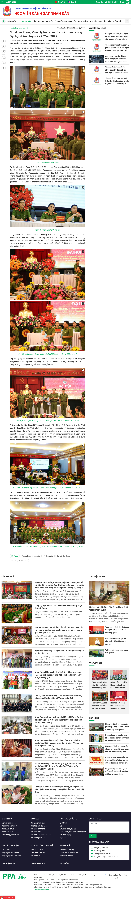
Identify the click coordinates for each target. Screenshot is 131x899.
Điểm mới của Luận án (69, 853)
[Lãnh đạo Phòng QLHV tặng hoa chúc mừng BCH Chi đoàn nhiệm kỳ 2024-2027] (47, 393)
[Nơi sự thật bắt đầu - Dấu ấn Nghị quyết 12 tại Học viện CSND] (109, 593)
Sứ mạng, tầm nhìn (9, 826)
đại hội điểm (48, 556)
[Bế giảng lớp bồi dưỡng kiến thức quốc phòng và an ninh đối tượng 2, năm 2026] (96, 771)
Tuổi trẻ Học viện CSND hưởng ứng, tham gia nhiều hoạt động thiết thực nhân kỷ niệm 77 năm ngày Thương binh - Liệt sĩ (58, 766)
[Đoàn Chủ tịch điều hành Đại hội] (47, 206)
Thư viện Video (97, 576)
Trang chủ (99, 2)
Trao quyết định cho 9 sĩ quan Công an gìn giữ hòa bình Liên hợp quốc (117, 630)
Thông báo (65, 845)
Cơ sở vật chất (7, 832)
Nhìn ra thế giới (37, 850)
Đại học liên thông (38, 829)
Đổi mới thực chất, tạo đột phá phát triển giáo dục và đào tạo (115, 641)
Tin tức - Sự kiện (10, 845)
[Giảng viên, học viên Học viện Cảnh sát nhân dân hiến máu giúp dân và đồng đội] (118, 675)
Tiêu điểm (6, 850)
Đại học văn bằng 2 (38, 832)
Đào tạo (35, 819)
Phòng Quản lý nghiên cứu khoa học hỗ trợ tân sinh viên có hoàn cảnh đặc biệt (117, 738)
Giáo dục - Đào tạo (38, 853)
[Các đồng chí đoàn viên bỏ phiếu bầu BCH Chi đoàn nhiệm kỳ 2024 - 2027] (47, 326)
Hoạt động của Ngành (10, 853)
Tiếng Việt (61, 2)
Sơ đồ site (121, 2)
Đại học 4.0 (35, 856)
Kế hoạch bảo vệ (66, 856)
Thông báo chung (67, 850)
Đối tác (62, 826)
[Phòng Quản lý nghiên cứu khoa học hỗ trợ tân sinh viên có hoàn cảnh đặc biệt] (96, 738)
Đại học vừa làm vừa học (40, 835)
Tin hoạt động (65, 835)
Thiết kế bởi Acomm (41, 890)
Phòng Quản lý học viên (30, 556)
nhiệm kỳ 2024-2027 (19, 561)
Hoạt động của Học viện (19, 28)
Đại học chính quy (38, 823)
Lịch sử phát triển (9, 823)
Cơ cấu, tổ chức (8, 829)
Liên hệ (107, 2)
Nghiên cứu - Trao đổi (42, 845)
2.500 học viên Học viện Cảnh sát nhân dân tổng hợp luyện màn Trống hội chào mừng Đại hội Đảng (100, 687)
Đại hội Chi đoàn (63, 556)
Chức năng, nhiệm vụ (10, 835)
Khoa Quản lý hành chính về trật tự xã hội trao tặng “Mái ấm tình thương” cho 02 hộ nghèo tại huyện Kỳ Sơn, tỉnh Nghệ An (58, 675)
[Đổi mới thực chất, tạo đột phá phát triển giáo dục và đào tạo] (96, 641)
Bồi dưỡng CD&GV (38, 838)
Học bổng (64, 838)
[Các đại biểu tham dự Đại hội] (47, 135)
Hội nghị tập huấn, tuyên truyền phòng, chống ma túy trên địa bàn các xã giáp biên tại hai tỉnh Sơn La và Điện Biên (60, 789)
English (73, 2)
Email (114, 2)
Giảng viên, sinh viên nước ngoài (73, 832)
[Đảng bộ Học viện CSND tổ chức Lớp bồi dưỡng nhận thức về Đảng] (17, 613)
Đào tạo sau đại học (39, 826)
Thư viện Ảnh (96, 663)
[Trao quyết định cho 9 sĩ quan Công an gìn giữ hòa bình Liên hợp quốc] (96, 630)
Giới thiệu (7, 819)
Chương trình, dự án (68, 829)
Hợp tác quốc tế (68, 819)
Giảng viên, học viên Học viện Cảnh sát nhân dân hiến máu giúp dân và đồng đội (118, 687)
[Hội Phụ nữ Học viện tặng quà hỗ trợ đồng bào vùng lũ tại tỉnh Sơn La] (17, 658)
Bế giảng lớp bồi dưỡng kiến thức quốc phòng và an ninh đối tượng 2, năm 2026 (116, 771)
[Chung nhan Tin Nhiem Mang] (117, 878)
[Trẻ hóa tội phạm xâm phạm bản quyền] (96, 653)
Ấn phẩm (64, 863)
